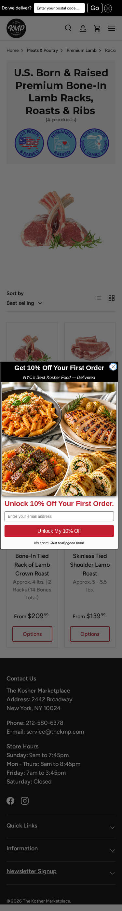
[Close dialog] (113, 366)
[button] (107, 8)
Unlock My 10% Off (59, 531)
